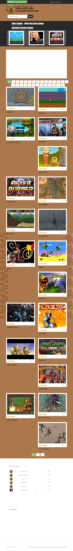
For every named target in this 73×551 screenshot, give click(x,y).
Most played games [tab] (34, 24)
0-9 (58, 85)
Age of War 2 (10, 233)
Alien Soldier (42, 333)
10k (65, 109)
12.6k (32, 138)
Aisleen (9, 268)
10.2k (64, 445)
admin (23, 479)
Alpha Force (42, 360)
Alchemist (41, 298)
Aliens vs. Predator (12, 364)
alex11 (23, 486)
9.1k (65, 138)
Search (30, 16)
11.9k (64, 168)
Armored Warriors (12, 420)
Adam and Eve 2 (43, 172)
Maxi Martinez (24, 471)
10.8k (32, 265)
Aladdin (41, 267)
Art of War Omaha (44, 449)
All (63, 85)
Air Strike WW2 (43, 236)
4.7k (65, 385)
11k (65, 294)
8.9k (65, 414)
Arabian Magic (43, 388)
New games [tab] (17, 24)
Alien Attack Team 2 (12, 327)
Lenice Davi (23, 482)
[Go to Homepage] (22, 12)
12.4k (32, 229)
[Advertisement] (36, 64)
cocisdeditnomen (23, 475)
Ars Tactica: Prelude (44, 417)
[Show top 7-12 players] (36, 493)
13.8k (64, 232)
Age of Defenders (43, 204)
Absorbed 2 (42, 113)
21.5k (64, 263)
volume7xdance (23, 490)
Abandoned (10, 112)
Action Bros (42, 142)
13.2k (64, 200)
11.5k (32, 108)
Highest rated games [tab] (22, 28)
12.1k (32, 323)
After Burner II (11, 202)
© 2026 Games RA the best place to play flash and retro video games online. (47, 547)
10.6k (64, 356)
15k (33, 416)
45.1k (32, 361)
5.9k (33, 198)
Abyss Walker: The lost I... (14, 142)
